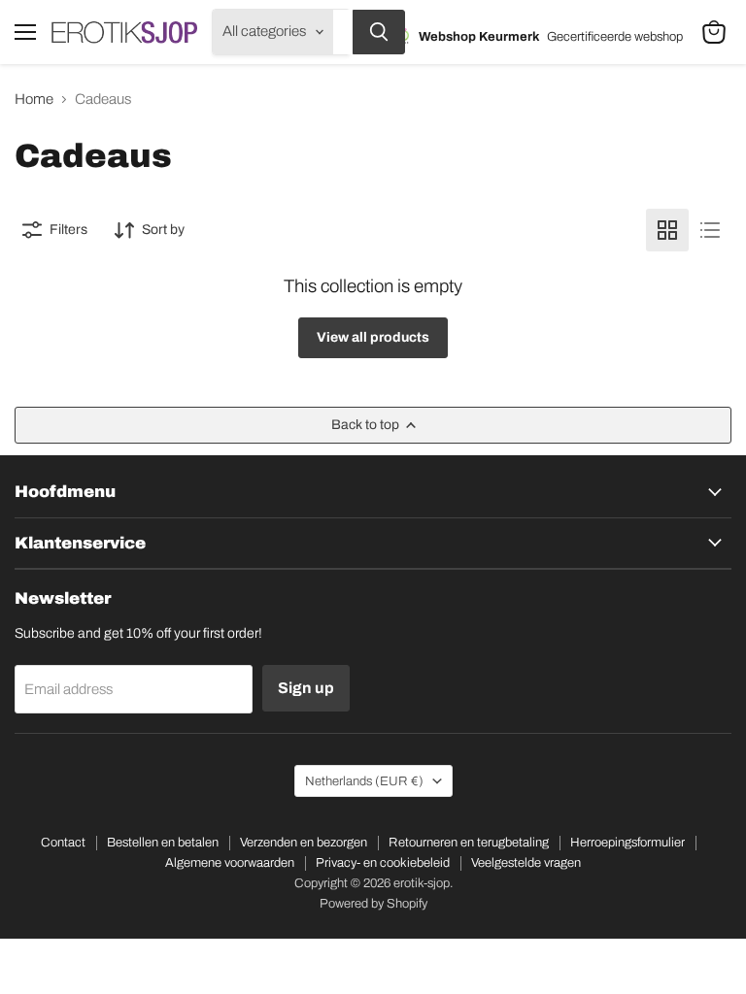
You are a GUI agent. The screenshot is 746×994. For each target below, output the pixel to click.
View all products (373, 337)
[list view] (710, 230)
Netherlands (364, 781)
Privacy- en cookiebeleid (383, 863)
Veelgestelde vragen (526, 863)
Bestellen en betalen (163, 842)
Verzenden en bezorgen (303, 842)
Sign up (306, 687)
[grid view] (667, 230)
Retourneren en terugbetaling (469, 842)
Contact (63, 842)
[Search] (379, 32)
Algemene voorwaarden (229, 863)
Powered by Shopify (373, 904)
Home (34, 99)
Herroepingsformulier (627, 842)
